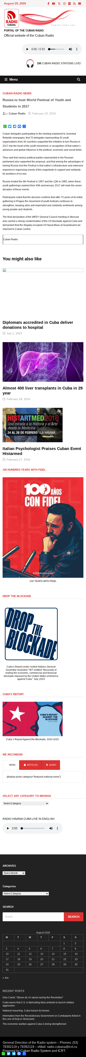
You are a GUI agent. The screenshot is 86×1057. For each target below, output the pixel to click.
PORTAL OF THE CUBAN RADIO (24, 30)
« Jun (6, 977)
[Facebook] (49, 3)
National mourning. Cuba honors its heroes (26, 1010)
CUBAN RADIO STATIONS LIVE (58, 63)
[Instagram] (64, 3)
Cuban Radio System (35, 1050)
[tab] (11, 765)
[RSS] (74, 3)
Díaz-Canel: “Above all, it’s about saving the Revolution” (33, 997)
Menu (13, 79)
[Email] (79, 3)
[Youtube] (54, 3)
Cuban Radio (17, 113)
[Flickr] (69, 3)
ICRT (61, 1050)
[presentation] (11, 765)
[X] (59, 3)
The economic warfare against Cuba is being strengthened (34, 1024)
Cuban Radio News (17, 93)
